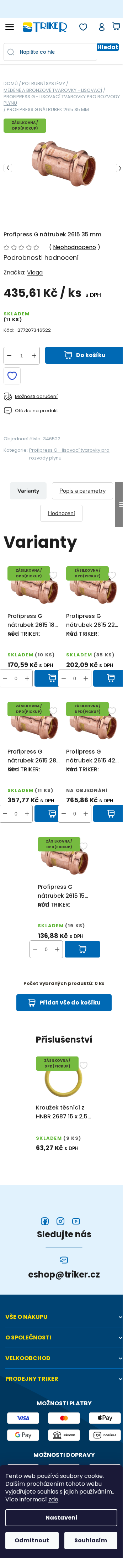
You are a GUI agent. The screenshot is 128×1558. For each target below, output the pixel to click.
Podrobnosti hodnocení (41, 257)
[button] (27, 678)
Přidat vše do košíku (70, 1002)
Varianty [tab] (28, 491)
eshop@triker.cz (64, 1274)
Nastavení (62, 1518)
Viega (35, 272)
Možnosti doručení (36, 396)
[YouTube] (76, 1221)
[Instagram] (60, 1221)
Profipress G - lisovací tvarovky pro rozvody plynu (69, 454)
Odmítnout (32, 1540)
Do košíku (91, 355)
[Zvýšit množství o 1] (34, 355)
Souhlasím (90, 1540)
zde (53, 1500)
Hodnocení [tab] (61, 513)
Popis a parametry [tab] (82, 491)
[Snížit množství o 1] (9, 355)
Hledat (107, 47)
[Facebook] (45, 1221)
